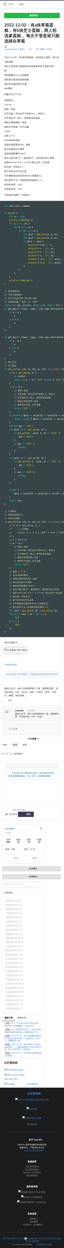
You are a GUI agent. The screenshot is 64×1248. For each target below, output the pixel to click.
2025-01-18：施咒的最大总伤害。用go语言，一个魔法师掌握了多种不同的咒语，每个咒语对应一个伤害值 (23, 1047)
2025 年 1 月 (13, 905)
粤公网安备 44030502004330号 (41, 1239)
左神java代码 (10, 665)
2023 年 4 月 (14, 967)
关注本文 (13, 814)
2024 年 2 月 (13, 926)
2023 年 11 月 (14, 938)
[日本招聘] (15, 1084)
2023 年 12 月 (14, 934)
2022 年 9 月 (14, 996)
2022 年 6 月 (13, 1009)
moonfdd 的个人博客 (14, 49)
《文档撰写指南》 (32, 1170)
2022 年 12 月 (14, 984)
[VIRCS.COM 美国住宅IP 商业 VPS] (15, 1077)
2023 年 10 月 (14, 942)
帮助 (23, 810)
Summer (18, 1244)
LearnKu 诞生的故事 (34, 1151)
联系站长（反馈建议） (33, 1225)
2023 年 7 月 (14, 955)
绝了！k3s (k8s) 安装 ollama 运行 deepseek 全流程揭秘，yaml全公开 (21, 1024)
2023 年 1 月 (14, 980)
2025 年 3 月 (13, 901)
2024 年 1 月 (14, 930)
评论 (28, 814)
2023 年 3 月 (14, 971)
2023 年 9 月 (14, 947)
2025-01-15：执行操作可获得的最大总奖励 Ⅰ (23, 1054)
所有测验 (33, 1222)
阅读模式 (33, 877)
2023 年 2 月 (14, 975)
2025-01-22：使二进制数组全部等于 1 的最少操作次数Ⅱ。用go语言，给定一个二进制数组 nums (23, 1038)
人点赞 (13, 729)
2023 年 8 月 (14, 951)
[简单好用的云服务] (15, 1070)
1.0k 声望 (31, 710)
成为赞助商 (32, 1084)
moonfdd (19, 711)
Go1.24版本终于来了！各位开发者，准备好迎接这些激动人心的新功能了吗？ (23, 1031)
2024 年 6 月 (13, 909)
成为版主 (33, 1219)
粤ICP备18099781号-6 (13, 1239)
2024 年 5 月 (13, 913)
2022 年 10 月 (14, 992)
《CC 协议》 (22, 674)
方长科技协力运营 (44, 1244)
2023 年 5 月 (14, 963)
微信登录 (33, 15)
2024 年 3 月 (13, 922)
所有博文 (33, 869)
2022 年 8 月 (14, 1000)
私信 (34, 858)
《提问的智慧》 (32, 1175)
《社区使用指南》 (32, 1167)
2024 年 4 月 (13, 918)
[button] (36, 884)
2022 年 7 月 (14, 1004)
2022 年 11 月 (14, 988)
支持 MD (16, 810)
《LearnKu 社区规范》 (32, 1173)
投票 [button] (24, 745)
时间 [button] (15, 745)
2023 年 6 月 (14, 959)
